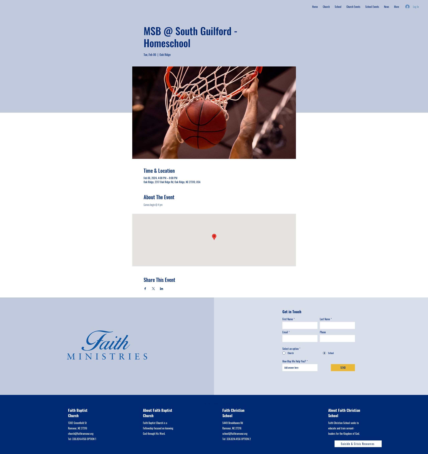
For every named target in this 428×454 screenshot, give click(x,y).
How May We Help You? (294, 361)
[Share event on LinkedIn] (161, 288)
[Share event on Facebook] (145, 288)
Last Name (325, 319)
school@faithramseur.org (234, 434)
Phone (323, 332)
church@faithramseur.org (80, 434)
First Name (287, 319)
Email (285, 332)
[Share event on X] (153, 288)
